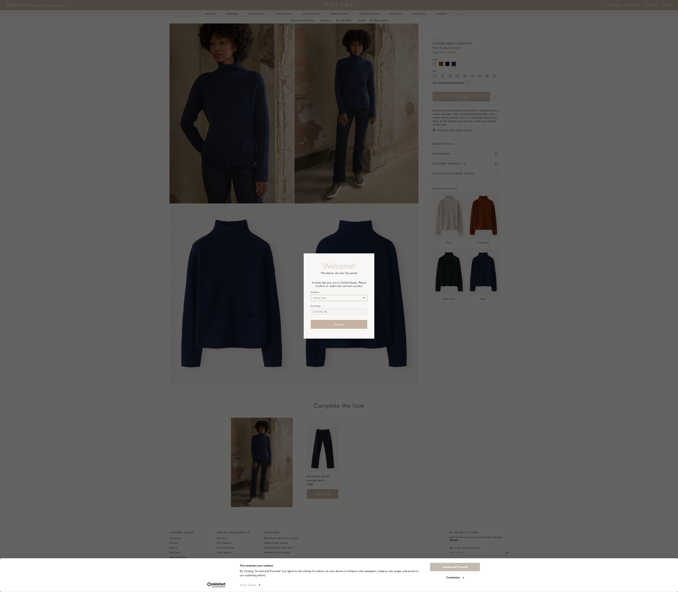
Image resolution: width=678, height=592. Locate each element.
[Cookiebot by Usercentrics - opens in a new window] (216, 585)
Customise (453, 577)
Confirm (339, 324)
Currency (315, 305)
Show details (248, 585)
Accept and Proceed (455, 567)
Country (315, 292)
